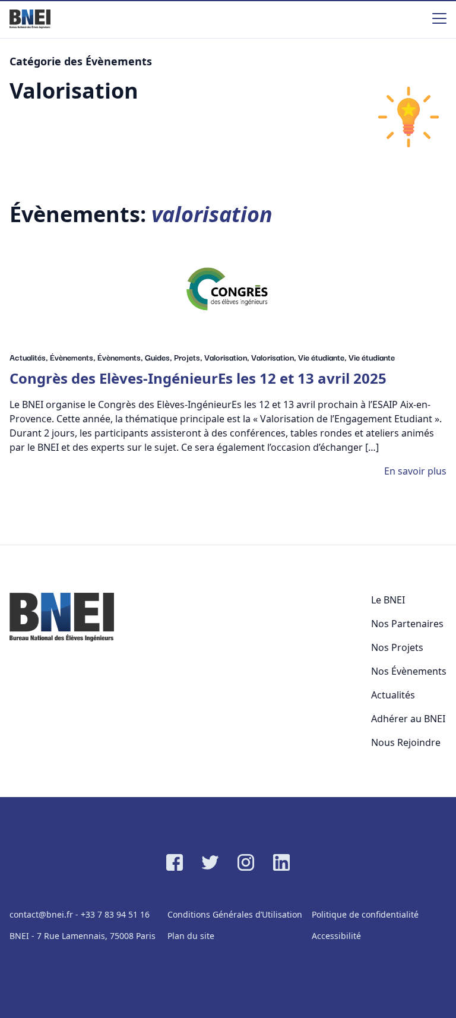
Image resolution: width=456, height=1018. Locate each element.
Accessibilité (336, 935)
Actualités (393, 694)
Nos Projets (397, 647)
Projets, (189, 356)
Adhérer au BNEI (408, 718)
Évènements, (73, 356)
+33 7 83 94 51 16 (115, 914)
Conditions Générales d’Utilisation (234, 914)
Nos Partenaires (407, 623)
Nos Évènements (408, 671)
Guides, (159, 356)
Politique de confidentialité (365, 914)
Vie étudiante (372, 356)
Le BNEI (388, 599)
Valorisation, (227, 356)
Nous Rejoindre (406, 742)
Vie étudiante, (323, 356)
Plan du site (190, 935)
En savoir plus (415, 471)
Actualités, (30, 356)
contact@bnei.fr (41, 914)
